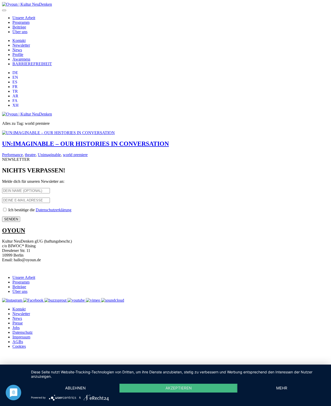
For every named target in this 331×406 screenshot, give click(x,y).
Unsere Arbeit (23, 18)
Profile (17, 54)
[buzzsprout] (55, 300)
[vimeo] (93, 300)
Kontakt (19, 40)
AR (15, 96)
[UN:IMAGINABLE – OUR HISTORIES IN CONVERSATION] (58, 132)
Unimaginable (49, 155)
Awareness (21, 59)
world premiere (75, 155)
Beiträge (19, 27)
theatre (30, 155)
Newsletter (21, 45)
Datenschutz (22, 332)
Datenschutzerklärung (53, 210)
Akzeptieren (179, 388)
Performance (12, 155)
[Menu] (4, 10)
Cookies (19, 346)
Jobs (16, 327)
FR (15, 86)
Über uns (19, 32)
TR (15, 91)
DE (15, 72)
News (17, 50)
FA (15, 100)
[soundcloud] (112, 300)
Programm (20, 22)
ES (14, 82)
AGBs (17, 341)
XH (15, 105)
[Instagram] (12, 300)
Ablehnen (75, 388)
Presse (17, 323)
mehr (281, 388)
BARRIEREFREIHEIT (32, 64)
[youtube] (76, 300)
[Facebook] (33, 300)
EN (15, 77)
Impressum (21, 337)
